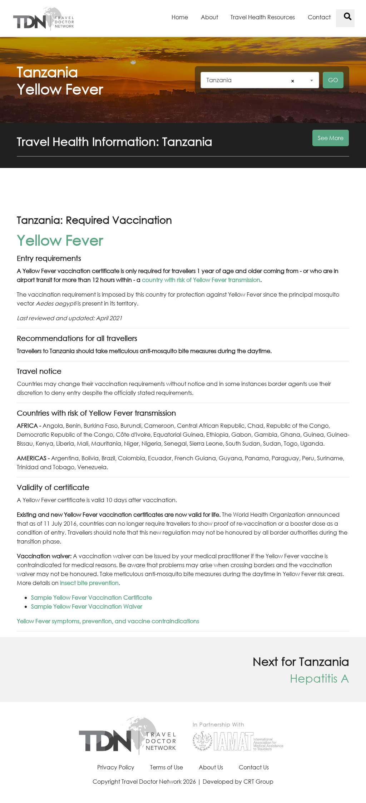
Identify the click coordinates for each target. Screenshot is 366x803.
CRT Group (258, 781)
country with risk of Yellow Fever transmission (201, 279)
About (209, 17)
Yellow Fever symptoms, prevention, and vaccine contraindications (108, 621)
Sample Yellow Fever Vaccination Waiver (86, 606)
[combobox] (260, 80)
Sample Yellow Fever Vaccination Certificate (91, 597)
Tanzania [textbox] (219, 80)
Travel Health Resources (263, 17)
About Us (211, 767)
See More (330, 138)
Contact (319, 17)
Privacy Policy (115, 767)
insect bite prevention (89, 582)
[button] (183, 145)
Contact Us (254, 767)
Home (180, 17)
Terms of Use (166, 767)
